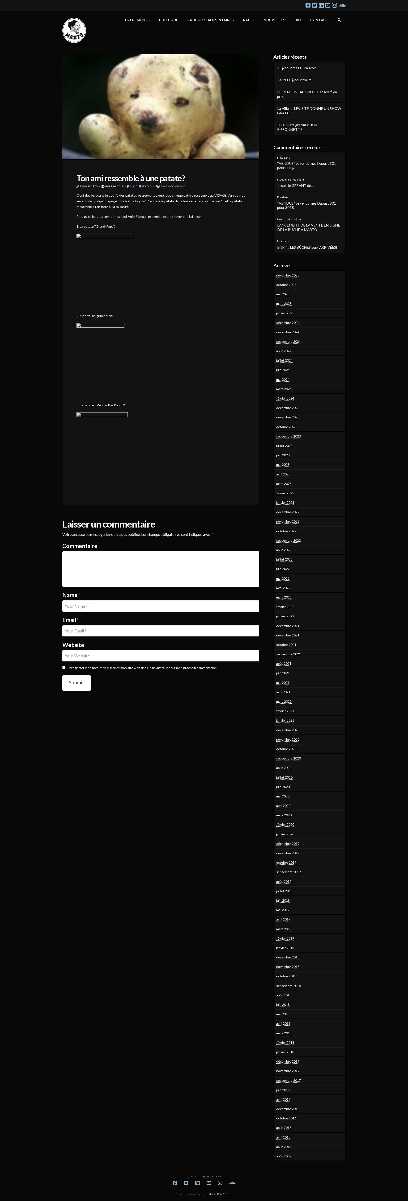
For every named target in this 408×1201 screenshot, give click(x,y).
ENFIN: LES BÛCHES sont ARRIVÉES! (307, 247)
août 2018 (283, 995)
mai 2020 (282, 796)
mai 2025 (282, 294)
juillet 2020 (284, 777)
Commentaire (79, 545)
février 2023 (285, 493)
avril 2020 (283, 806)
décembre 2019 (287, 844)
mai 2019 (282, 910)
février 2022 (285, 607)
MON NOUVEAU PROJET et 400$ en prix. (307, 94)
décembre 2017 (287, 1061)
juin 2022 (283, 569)
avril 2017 (283, 1099)
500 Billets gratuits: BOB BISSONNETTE (297, 127)
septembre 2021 (288, 654)
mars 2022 (284, 597)
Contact (193, 1176)
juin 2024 (283, 370)
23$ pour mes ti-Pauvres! (297, 68)
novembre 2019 (287, 853)
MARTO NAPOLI (220, 1194)
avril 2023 (283, 474)
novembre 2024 (287, 332)
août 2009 (283, 1156)
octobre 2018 (286, 976)
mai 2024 (282, 379)
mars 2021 (284, 701)
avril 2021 (283, 692)
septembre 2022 (288, 540)
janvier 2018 (285, 1052)
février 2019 (285, 938)
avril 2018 (283, 1023)
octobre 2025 (286, 285)
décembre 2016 (287, 1109)
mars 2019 (284, 929)
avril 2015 (283, 1137)
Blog (133, 186)
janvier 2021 (285, 720)
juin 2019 (283, 900)
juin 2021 (283, 673)
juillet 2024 (284, 360)
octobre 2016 (286, 1118)
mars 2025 (284, 303)
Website (73, 644)
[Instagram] (334, 5)
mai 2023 (282, 464)
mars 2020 (284, 815)
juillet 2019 (284, 891)
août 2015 (283, 1128)
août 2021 (283, 663)
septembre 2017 (288, 1080)
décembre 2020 (287, 730)
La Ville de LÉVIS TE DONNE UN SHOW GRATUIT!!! (309, 110)
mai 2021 (282, 683)
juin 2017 (283, 1090)
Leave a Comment (172, 186)
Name (71, 594)
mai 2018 (282, 1014)
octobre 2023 (286, 427)
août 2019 (283, 881)
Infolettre (212, 1176)
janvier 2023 (285, 502)
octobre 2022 (286, 531)
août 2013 (283, 1147)
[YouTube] (327, 5)
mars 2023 (284, 484)
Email (70, 619)
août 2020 (283, 768)
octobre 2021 (286, 645)
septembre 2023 (288, 436)
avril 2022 (283, 588)
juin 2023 (283, 455)
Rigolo (146, 186)
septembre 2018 (288, 986)
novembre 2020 (287, 739)
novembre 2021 (287, 635)
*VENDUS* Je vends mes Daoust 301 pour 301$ (306, 165)
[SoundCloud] (342, 5)
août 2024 (283, 351)
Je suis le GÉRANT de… (295, 185)
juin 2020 (283, 787)
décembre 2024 (287, 323)
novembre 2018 (287, 967)
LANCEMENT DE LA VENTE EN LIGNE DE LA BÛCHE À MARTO (308, 227)
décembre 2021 (287, 626)
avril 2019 (283, 919)
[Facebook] (308, 5)
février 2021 (285, 711)
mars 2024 (284, 389)
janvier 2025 (285, 313)
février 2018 (285, 1042)
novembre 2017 (287, 1071)
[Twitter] (314, 5)
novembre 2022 (287, 521)
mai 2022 (282, 578)
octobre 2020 (286, 749)
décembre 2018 (287, 957)
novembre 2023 (287, 417)
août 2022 (283, 550)
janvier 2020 (285, 834)
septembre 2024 (288, 341)
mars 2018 (284, 1033)
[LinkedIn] (321, 5)
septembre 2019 (288, 872)
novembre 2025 (287, 275)
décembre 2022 (287, 512)
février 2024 (285, 398)
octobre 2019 (286, 862)
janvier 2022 (285, 616)
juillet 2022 (284, 559)
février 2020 (285, 824)
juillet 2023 (284, 446)
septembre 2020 (288, 758)
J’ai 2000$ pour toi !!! (294, 80)
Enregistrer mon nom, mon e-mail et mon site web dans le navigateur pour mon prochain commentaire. (142, 668)
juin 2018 (283, 1005)
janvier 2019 (285, 948)
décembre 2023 (287, 408)
